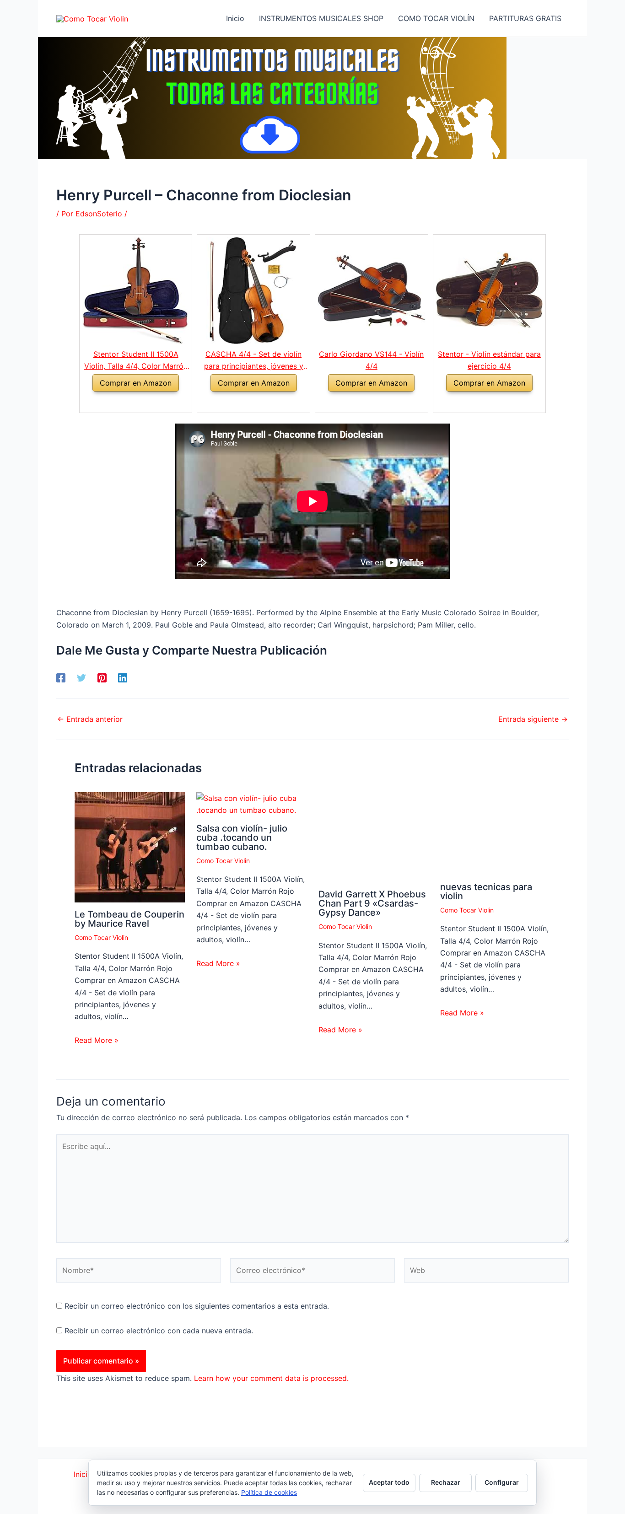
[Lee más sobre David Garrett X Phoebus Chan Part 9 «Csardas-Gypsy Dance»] (373, 836)
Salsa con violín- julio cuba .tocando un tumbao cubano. (241, 837)
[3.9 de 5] (243, 402)
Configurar (502, 1482)
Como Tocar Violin (101, 937)
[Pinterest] (102, 677)
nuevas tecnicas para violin (486, 891)
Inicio (83, 1474)
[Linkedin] (122, 677)
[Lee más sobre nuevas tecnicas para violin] (495, 833)
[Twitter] (81, 677)
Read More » (97, 1040)
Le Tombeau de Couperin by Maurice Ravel (129, 919)
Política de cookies (269, 1492)
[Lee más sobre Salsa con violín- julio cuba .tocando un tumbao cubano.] (251, 803)
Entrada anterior (90, 719)
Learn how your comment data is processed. (271, 1378)
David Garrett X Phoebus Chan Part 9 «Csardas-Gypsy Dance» (372, 903)
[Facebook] (60, 677)
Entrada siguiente (533, 719)
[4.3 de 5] (125, 402)
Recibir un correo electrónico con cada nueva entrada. (159, 1330)
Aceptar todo (389, 1482)
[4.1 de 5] (361, 402)
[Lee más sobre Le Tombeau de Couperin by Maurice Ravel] (130, 846)
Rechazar (445, 1482)
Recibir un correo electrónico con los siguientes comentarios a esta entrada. (197, 1305)
